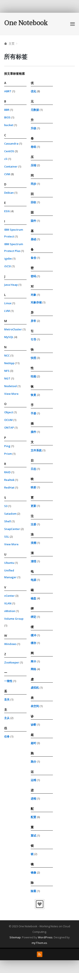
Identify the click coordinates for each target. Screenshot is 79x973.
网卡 (33, 661)
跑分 (33, 761)
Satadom (10, 514)
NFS (6, 371)
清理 (33, 561)
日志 (33, 469)
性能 (33, 376)
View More (11, 394)
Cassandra (11, 143)
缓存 (33, 643)
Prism (8, 454)
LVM (7, 311)
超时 (33, 743)
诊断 (33, 724)
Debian (9, 193)
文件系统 (36, 450)
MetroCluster (13, 329)
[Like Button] (39, 904)
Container (10, 166)
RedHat (9, 487)
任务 (7, 736)
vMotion (9, 611)
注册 (33, 524)
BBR (6, 110)
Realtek (9, 480)
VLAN (7, 603)
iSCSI (7, 266)
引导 (33, 339)
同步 (33, 184)
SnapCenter (12, 529)
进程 (33, 798)
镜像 (33, 872)
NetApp (9, 363)
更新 (33, 506)
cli (5, 159)
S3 (5, 506)
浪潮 (33, 543)
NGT (7, 378)
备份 (33, 258)
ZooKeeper (11, 662)
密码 (33, 276)
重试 (33, 835)
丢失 (7, 699)
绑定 (33, 617)
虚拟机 (35, 687)
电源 (33, 580)
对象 (33, 295)
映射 (33, 487)
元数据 (35, 110)
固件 (33, 221)
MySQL (8, 337)
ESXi (7, 211)
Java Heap (11, 285)
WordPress (45, 937)
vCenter (9, 596)
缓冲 (33, 635)
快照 (33, 358)
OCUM (8, 420)
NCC (7, 355)
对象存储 (36, 302)
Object (8, 412)
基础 (33, 239)
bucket (8, 125)
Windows (10, 644)
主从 (7, 718)
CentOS (9, 151)
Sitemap (15, 937)
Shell (7, 521)
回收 (33, 202)
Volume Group (13, 619)
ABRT (7, 91)
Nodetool (10, 386)
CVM (7, 174)
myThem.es (39, 943)
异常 (33, 321)
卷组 (33, 147)
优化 (33, 91)
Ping (7, 446)
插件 (33, 432)
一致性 (8, 681)
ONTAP (9, 427)
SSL (6, 536)
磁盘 (33, 598)
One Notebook (26, 23)
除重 (33, 891)
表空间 (35, 706)
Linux (7, 303)
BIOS (7, 117)
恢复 (33, 395)
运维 (33, 780)
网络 (33, 669)
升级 (33, 128)
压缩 (33, 165)
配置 (33, 817)
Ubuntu (9, 563)
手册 (33, 413)
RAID (7, 472)
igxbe (8, 258)
